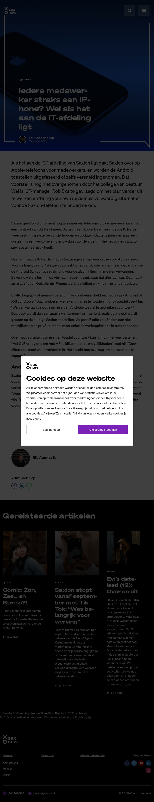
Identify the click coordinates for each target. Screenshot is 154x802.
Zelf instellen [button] (51, 429)
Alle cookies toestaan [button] (103, 429)
